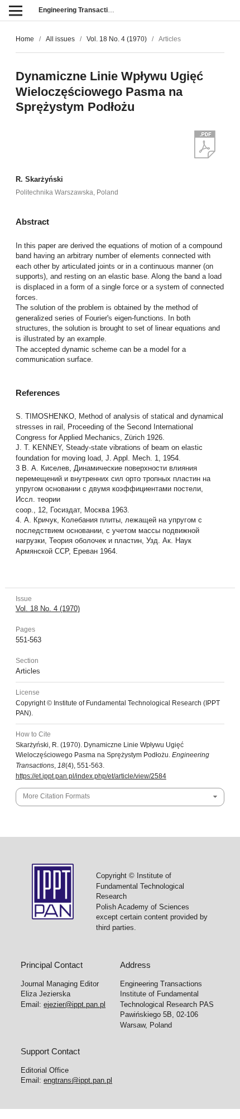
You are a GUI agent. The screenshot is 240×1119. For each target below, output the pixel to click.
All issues (60, 39)
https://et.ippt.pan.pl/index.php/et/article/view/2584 (91, 776)
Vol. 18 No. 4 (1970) (117, 39)
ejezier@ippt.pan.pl (74, 1004)
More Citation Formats (56, 796)
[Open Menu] (15, 10)
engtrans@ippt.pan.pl (78, 1080)
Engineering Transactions (79, 10)
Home (25, 39)
